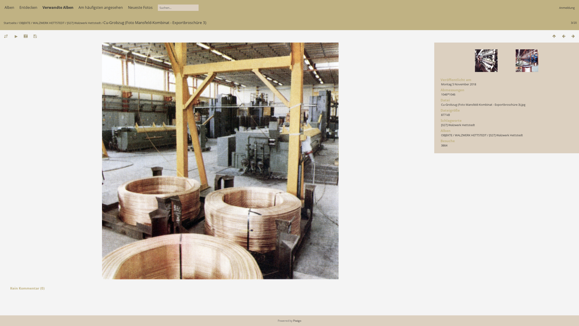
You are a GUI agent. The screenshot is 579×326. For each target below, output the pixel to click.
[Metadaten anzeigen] (25, 36)
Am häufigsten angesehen (100, 7)
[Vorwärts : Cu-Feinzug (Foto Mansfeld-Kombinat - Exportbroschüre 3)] (573, 36)
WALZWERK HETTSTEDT (48, 23)
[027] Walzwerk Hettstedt (84, 23)
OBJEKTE (24, 23)
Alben (9, 7)
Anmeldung (567, 8)
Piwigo (297, 321)
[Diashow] (16, 36)
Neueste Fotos (140, 7)
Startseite (10, 23)
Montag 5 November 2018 (458, 84)
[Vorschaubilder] (554, 36)
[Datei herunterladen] (35, 36)
